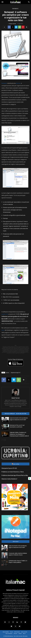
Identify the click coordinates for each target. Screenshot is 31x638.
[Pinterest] (23, 27)
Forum (11, 632)
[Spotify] (25, 622)
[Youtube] (19, 626)
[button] (2, 2)
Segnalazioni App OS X (15, 372)
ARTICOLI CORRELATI (10, 413)
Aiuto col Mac (16, 464)
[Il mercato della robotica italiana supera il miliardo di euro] (5, 555)
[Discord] (4, 622)
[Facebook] (9, 27)
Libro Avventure (9, 633)
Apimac (18, 83)
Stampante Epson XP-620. (9, 468)
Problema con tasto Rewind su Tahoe (13, 472)
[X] (12, 27)
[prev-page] (2, 440)
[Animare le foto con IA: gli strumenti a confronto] (5, 427)
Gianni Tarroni (12, 23)
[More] (26, 27)
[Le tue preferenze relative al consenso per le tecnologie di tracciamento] (29, 478)
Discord (15, 633)
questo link (5, 314)
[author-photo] (15, 395)
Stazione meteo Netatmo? (9, 479)
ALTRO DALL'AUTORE (21, 413)
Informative (25, 636)
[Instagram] (13, 622)
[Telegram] (16, 27)
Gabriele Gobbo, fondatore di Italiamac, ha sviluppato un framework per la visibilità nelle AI (19, 434)
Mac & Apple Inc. (15, 8)
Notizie (20, 633)
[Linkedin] (17, 622)
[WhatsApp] (19, 27)
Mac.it (24, 633)
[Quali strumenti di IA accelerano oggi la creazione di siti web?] (5, 419)
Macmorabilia (6, 632)
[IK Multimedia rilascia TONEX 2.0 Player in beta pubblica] (5, 563)
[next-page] (5, 440)
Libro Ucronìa (24, 632)
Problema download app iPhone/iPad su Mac (15, 475)
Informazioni (17, 632)
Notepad (4, 83)
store (3, 330)
